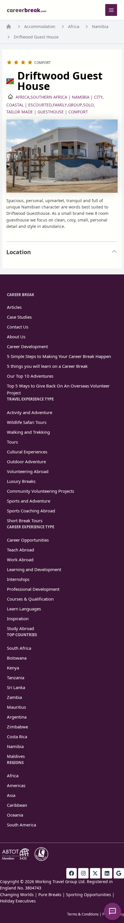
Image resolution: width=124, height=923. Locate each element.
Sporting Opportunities (88, 894)
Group (75, 105)
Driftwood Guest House (36, 37)
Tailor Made (19, 112)
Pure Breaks (49, 894)
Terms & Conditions (83, 914)
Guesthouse (50, 112)
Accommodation (39, 26)
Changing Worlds (17, 894)
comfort (78, 112)
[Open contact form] (112, 911)
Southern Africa (49, 97)
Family (60, 105)
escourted (40, 105)
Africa (73, 26)
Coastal (15, 105)
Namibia (100, 26)
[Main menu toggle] (111, 10)
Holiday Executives (18, 901)
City (98, 97)
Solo (88, 105)
